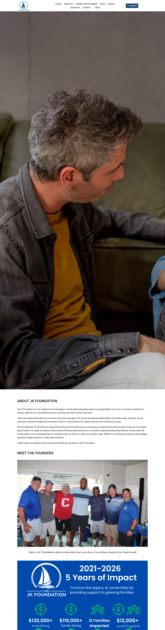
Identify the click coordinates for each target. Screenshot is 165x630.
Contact (86, 8)
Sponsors (75, 8)
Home (59, 4)
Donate (133, 6)
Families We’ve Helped (86, 4)
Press (102, 4)
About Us (68, 4)
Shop (97, 8)
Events (111, 4)
